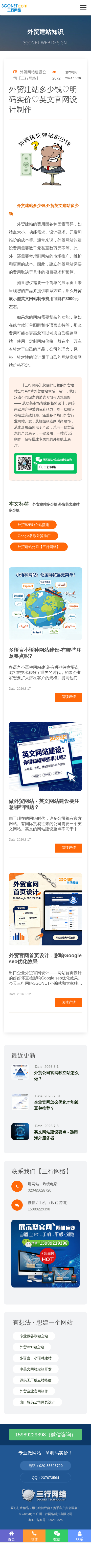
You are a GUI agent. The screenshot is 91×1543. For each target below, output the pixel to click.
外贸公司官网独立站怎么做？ (56, 1076)
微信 (56, 1539)
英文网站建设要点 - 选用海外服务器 (56, 1135)
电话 (34, 1539)
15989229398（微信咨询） (45, 1434)
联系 (79, 1539)
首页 (11, 1539)
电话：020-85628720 (46, 1466)
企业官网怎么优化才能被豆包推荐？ (56, 1105)
